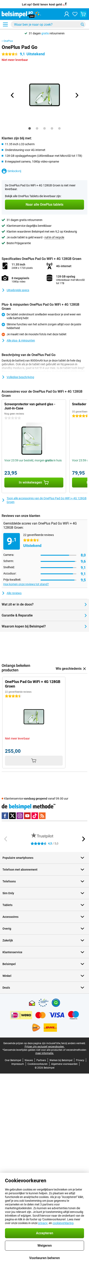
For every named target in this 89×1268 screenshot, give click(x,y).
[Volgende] (76, 95)
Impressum (17, 1064)
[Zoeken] (82, 24)
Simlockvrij (14, 171)
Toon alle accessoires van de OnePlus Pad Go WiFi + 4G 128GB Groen (47, 500)
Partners (41, 1060)
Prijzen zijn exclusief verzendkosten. (45, 1046)
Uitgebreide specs (18, 290)
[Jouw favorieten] (75, 14)
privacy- (43, 1223)
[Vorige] (12, 95)
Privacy (80, 1060)
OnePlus (8, 41)
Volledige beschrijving (20, 377)
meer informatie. (44, 1053)
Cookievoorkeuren (38, 1064)
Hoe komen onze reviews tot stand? (26, 584)
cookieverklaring (63, 1223)
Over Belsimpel (13, 1060)
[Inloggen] (67, 14)
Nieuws (29, 1060)
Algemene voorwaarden (64, 1064)
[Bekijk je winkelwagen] (83, 14)
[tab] (29, 128)
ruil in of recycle (54, 237)
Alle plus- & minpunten (21, 340)
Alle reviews (14, 593)
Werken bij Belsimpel (60, 1060)
